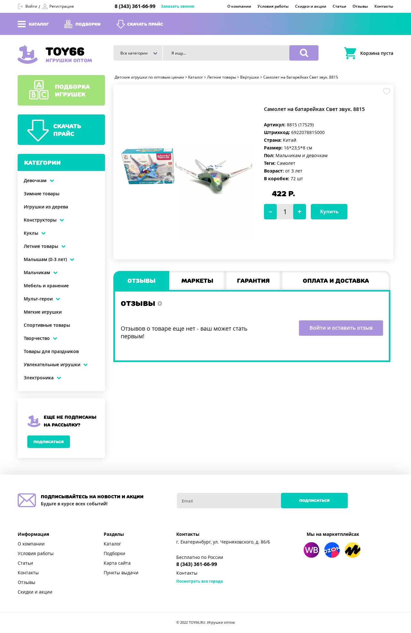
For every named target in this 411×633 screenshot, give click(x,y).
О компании (31, 543)
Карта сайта (117, 563)
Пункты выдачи (121, 572)
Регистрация (61, 6)
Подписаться (48, 441)
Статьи (25, 563)
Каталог (112, 543)
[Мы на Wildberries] (311, 550)
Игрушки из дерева (46, 206)
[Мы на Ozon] (332, 550)
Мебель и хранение (46, 285)
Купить (329, 212)
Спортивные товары (47, 325)
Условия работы (36, 553)
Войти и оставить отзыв (341, 328)
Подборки (114, 553)
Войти (31, 6)
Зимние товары (41, 193)
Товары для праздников (51, 351)
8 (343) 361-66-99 (135, 6)
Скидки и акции (35, 592)
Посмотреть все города (199, 581)
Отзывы (26, 582)
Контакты (28, 572)
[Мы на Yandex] (353, 550)
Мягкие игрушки (43, 312)
